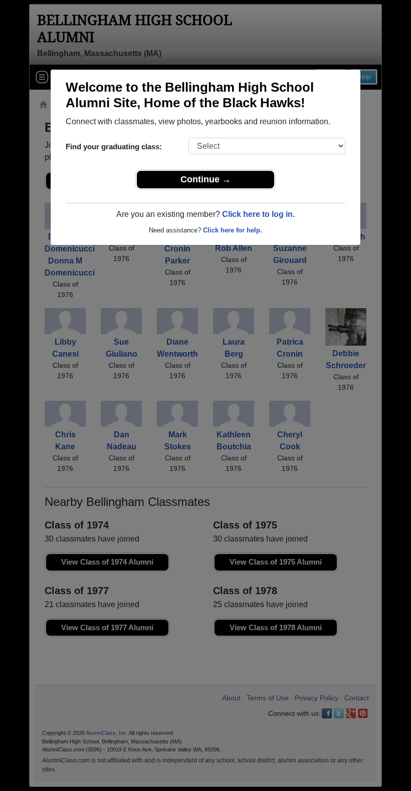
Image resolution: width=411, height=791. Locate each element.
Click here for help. (232, 230)
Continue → (205, 179)
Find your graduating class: (114, 146)
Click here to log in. (258, 214)
